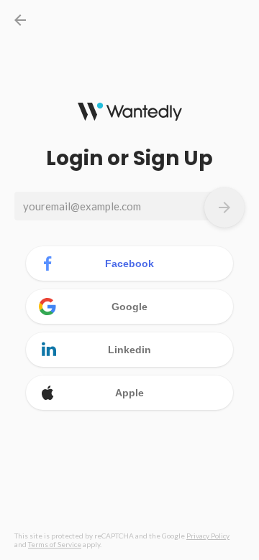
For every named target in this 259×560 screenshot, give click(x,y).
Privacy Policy (208, 535)
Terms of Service (54, 544)
